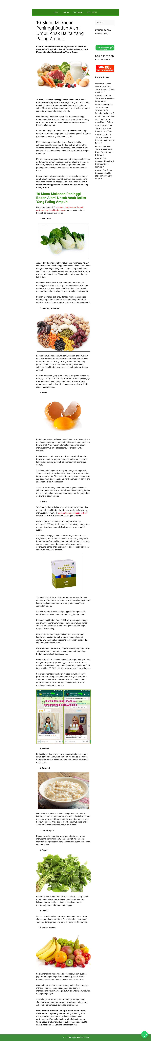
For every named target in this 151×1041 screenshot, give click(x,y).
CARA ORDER (92, 12)
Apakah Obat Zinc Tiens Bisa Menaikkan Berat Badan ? (105, 98)
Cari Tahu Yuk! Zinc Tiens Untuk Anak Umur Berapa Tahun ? (105, 128)
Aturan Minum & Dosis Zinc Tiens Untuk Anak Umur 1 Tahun (105, 119)
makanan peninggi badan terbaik (72, 513)
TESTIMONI (77, 12)
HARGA (66, 12)
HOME (56, 12)
